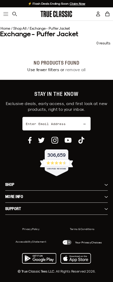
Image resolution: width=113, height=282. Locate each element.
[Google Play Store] (39, 258)
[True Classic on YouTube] (68, 140)
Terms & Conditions (82, 229)
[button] (107, 13)
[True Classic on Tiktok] (81, 140)
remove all (75, 69)
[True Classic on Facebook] (30, 140)
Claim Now (77, 3)
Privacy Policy (30, 229)
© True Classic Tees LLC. (37, 271)
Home (5, 28)
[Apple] (75, 258)
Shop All (20, 28)
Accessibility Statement (31, 241)
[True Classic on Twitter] (41, 140)
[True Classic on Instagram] (54, 140)
